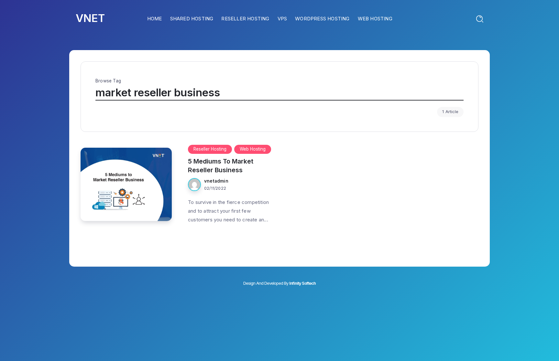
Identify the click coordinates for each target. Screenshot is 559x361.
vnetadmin (216, 181)
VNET (90, 18)
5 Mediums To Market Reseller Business (220, 165)
